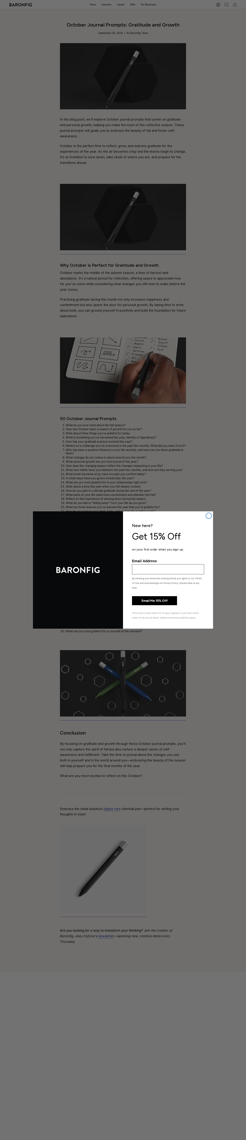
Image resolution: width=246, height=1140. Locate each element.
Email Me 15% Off (155, 601)
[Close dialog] (209, 516)
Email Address (144, 561)
